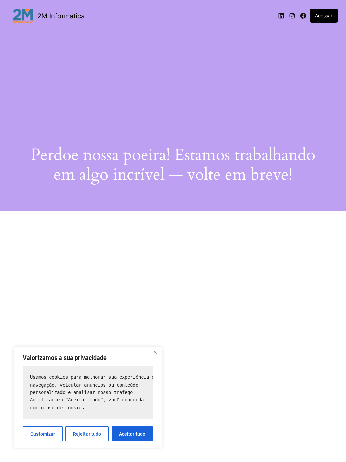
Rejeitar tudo (87, 434)
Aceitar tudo (132, 434)
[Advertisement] (173, 80)
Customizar (42, 434)
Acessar (323, 15)
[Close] (155, 352)
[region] (88, 397)
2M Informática (61, 16)
